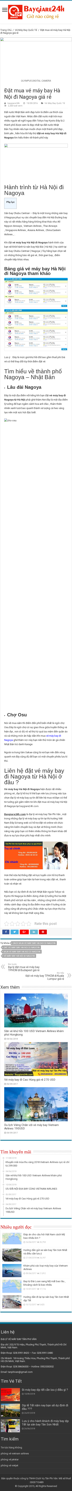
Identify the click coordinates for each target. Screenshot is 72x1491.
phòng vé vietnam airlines (15, 1453)
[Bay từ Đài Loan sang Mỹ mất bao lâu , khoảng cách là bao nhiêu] (12, 1286)
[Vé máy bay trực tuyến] (36, 11)
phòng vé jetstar (10, 1459)
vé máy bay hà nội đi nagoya (19, 956)
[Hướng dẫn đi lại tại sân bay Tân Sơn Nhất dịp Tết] (12, 1301)
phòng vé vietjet (9, 1465)
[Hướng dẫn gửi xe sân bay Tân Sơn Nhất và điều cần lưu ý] (12, 1255)
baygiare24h (13, 103)
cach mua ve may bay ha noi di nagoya (34, 943)
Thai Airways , (32, 230)
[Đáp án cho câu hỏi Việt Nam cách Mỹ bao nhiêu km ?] (12, 1239)
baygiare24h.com (29, 806)
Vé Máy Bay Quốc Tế (26, 30)
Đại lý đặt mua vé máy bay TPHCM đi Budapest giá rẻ (24, 967)
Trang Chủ (6, 30)
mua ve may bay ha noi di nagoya (22, 951)
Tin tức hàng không (11, 1447)
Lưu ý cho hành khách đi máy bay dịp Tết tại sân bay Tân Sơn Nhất (45, 1422)
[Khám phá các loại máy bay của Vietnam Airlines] (12, 1270)
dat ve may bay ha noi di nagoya (22, 947)
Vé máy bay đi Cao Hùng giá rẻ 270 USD (29, 1079)
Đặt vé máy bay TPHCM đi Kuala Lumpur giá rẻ (45, 976)
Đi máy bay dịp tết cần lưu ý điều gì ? (45, 1389)
